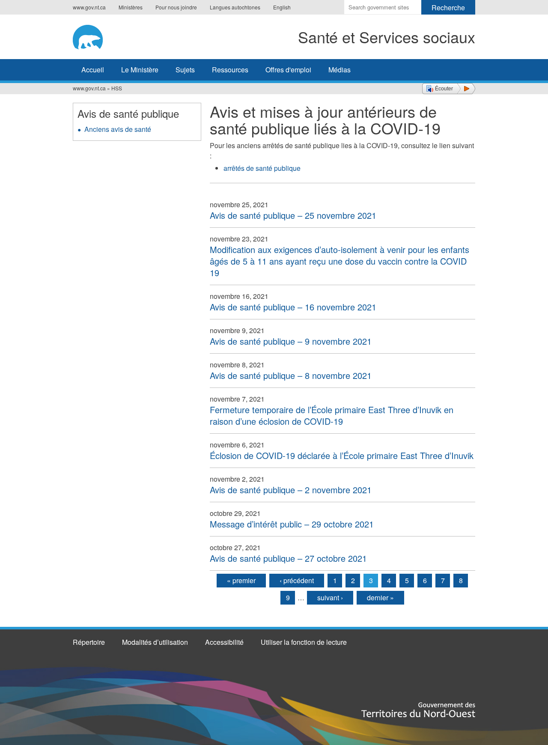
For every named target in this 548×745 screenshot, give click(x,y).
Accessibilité (224, 642)
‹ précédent (297, 580)
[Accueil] (102, 35)
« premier (241, 580)
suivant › (330, 597)
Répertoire (89, 642)
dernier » (380, 597)
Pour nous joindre (176, 7)
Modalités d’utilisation (155, 642)
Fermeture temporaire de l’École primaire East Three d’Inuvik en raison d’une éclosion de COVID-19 (331, 415)
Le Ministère (139, 69)
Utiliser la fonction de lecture (304, 642)
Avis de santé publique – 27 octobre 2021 (288, 558)
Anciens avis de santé (117, 129)
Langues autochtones (235, 7)
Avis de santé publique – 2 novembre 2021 (291, 489)
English (282, 7)
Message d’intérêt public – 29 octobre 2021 (292, 524)
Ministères (131, 7)
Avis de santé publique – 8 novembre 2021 (291, 375)
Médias (339, 69)
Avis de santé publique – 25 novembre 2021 (293, 215)
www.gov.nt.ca (89, 7)
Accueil (92, 69)
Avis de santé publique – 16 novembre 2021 (293, 307)
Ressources (230, 69)
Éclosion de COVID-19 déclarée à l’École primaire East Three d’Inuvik (342, 455)
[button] (448, 88)
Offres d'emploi (288, 69)
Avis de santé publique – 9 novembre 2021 (291, 341)
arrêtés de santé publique (262, 168)
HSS (116, 88)
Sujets (185, 69)
